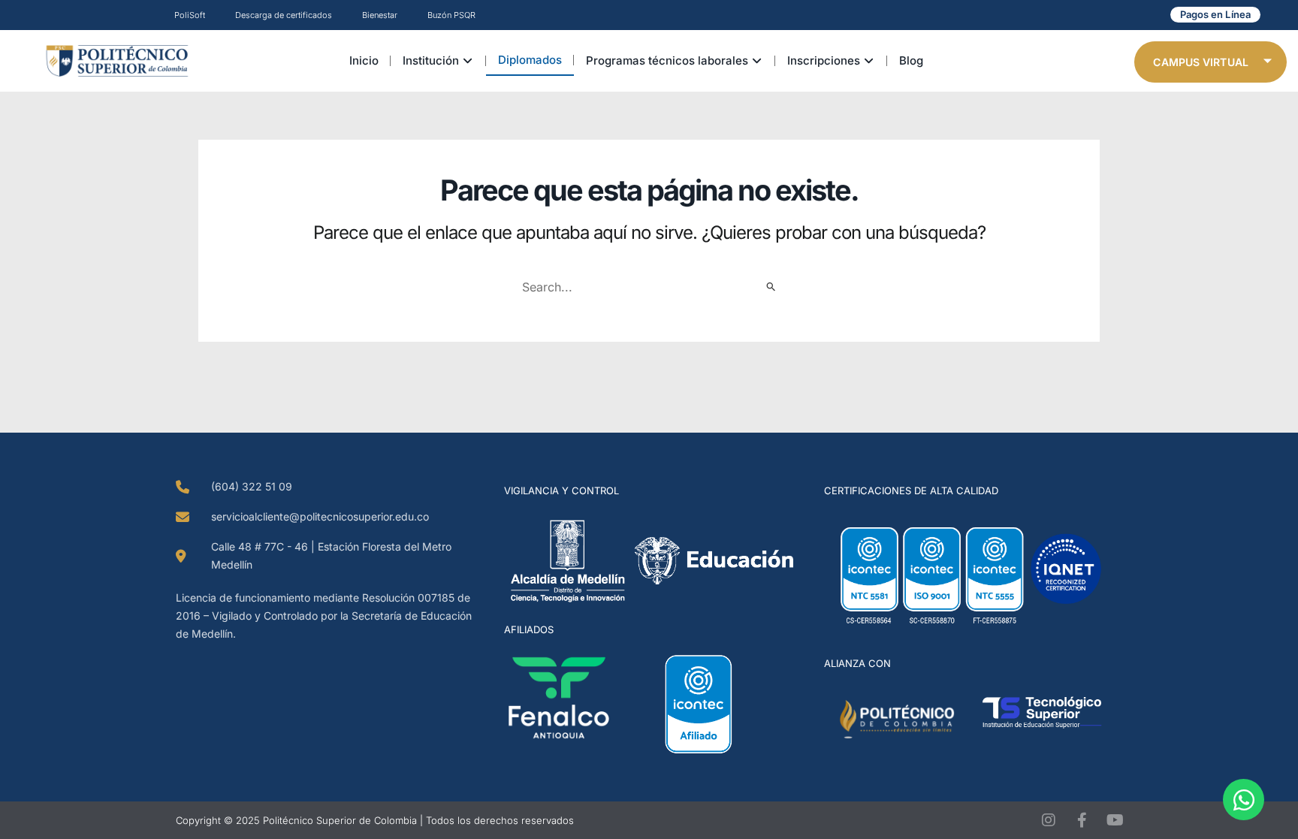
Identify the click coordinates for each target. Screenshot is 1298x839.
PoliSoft (189, 15)
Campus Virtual (1200, 62)
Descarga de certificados (283, 15)
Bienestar (379, 15)
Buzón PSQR (451, 15)
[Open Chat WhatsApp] (1243, 799)
